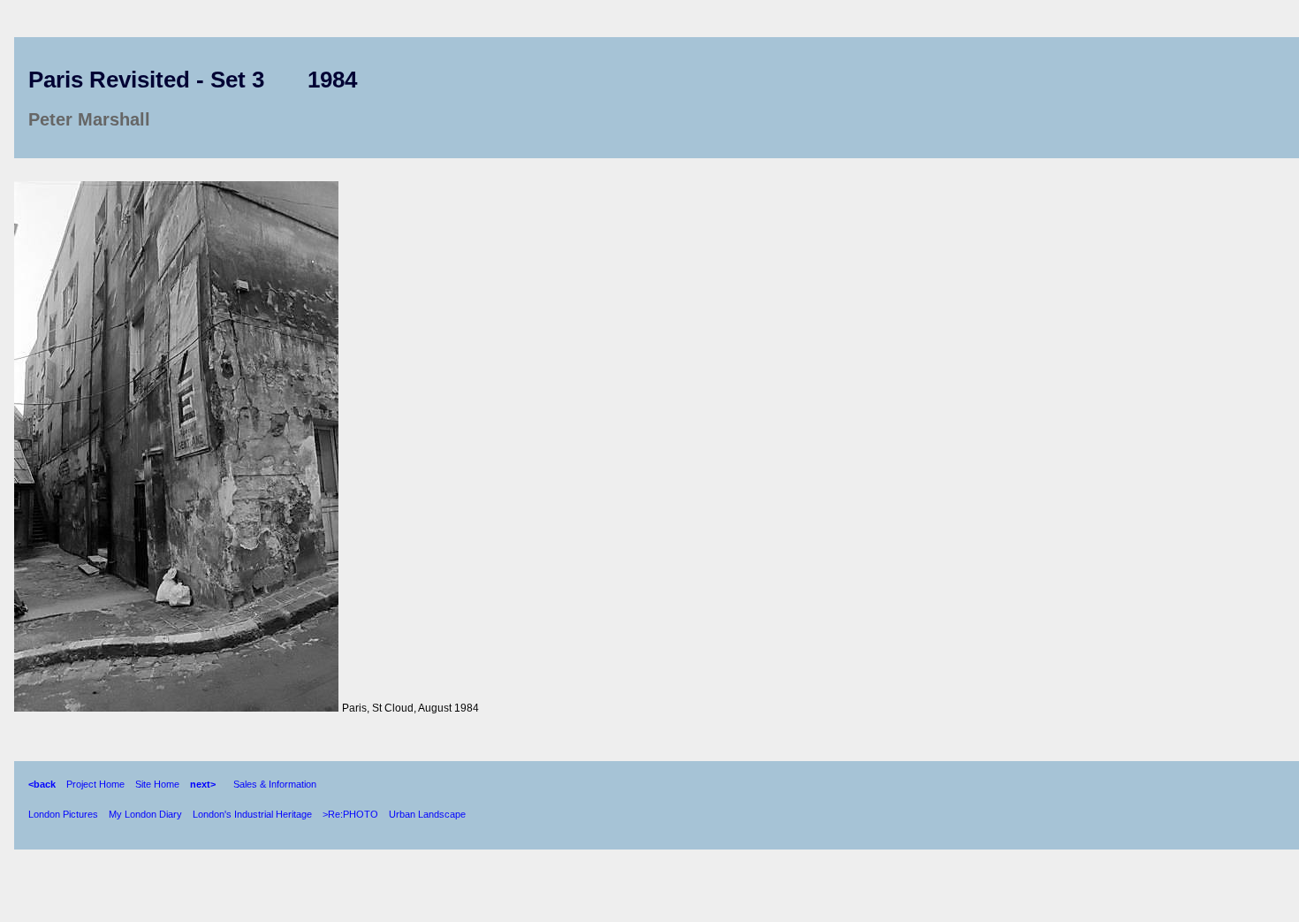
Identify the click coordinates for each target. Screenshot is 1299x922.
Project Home (95, 784)
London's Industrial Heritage (252, 814)
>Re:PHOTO (350, 814)
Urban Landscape (427, 814)
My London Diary (145, 814)
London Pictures (63, 814)
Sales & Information (274, 784)
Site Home (157, 784)
